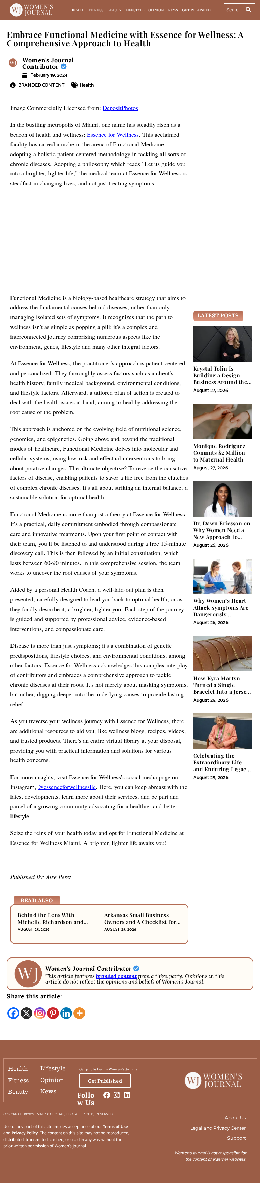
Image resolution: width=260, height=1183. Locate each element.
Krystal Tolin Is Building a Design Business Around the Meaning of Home (220, 379)
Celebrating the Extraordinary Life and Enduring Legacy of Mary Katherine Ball (221, 769)
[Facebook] (13, 1013)
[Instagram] (40, 1013)
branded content (116, 976)
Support (236, 1138)
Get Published (196, 10)
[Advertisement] (99, 242)
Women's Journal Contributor (48, 63)
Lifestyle (135, 10)
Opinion (156, 10)
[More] (79, 1013)
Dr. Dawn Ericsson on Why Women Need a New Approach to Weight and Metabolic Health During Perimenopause (222, 540)
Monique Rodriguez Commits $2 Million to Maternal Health (219, 452)
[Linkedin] (66, 1013)
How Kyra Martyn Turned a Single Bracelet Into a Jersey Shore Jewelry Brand (221, 688)
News (173, 10)
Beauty (114, 10)
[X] (26, 1013)
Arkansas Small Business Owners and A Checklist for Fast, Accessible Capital (140, 921)
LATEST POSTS (218, 315)
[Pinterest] (53, 1013)
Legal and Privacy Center (218, 1128)
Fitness (96, 10)
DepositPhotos (120, 107)
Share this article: (34, 996)
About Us (235, 1118)
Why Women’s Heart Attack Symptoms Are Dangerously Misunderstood (221, 611)
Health (77, 10)
